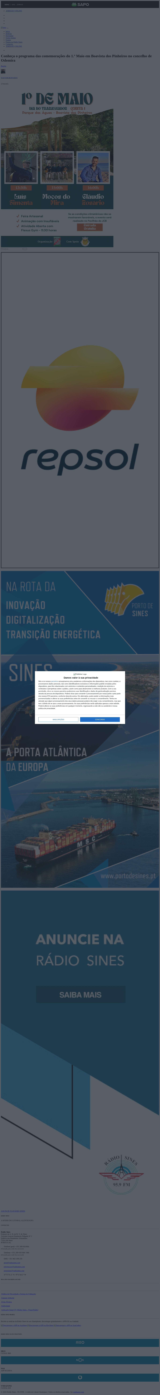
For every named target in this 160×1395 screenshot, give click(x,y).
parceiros (54, 681)
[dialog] (80, 697)
